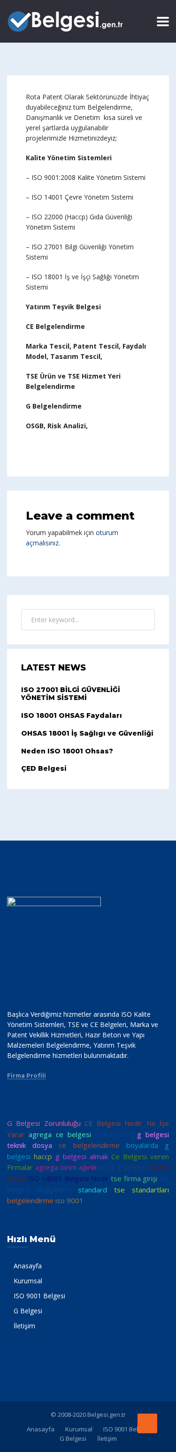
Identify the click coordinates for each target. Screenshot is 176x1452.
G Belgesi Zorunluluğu (44, 1123)
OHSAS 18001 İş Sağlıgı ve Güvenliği (87, 733)
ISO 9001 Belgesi (39, 1295)
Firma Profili (26, 1075)
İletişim (24, 1325)
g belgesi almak (81, 1156)
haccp (43, 1156)
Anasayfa (28, 1265)
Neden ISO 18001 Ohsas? (67, 751)
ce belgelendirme (89, 1145)
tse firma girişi (134, 1178)
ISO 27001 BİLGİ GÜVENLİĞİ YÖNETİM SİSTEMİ (70, 693)
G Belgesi (28, 1310)
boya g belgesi (123, 1167)
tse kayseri (114, 1134)
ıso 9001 (69, 1200)
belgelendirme (30, 1200)
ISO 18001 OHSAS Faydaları (71, 715)
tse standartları (141, 1189)
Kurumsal (28, 1280)
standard (92, 1189)
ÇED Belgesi (44, 768)
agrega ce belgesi (60, 1134)
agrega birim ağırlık (66, 1167)
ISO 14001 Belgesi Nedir (68, 1178)
